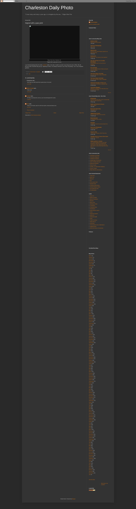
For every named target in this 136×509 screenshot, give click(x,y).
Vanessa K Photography (96, 45)
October (90, 263)
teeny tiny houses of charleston (96, 228)
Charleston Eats (93, 207)
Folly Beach (92, 208)
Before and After (93, 197)
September (91, 265)
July (90, 268)
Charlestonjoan (93, 22)
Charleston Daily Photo (49, 7)
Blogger (73, 498)
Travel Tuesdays (93, 220)
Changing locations (94, 128)
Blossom (92, 178)
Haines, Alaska (93, 105)
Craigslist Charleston (94, 158)
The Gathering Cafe (94, 188)
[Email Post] (43, 71)
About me (92, 195)
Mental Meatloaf (94, 118)
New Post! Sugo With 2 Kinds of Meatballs (98, 74)
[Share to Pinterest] (51, 72)
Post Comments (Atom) (36, 115)
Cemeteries (92, 205)
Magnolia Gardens (94, 213)
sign (29, 73)
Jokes (91, 212)
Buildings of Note (93, 204)
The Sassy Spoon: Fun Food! (97, 73)
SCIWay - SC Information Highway (97, 166)
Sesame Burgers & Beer (95, 186)
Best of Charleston (94, 199)
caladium (45, 65)
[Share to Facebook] (50, 72)
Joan (28, 103)
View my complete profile (94, 24)
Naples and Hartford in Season (97, 104)
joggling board (93, 226)
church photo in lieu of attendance (97, 224)
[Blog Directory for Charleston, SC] (92, 490)
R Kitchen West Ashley (95, 185)
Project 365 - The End (95, 137)
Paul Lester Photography (96, 127)
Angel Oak (92, 175)
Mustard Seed (93, 183)
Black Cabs (92, 202)
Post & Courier (93, 165)
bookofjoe (93, 122)
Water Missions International (96, 169)
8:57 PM (29, 107)
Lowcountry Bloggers (95, 87)
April (90, 273)
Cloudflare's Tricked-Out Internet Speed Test (99, 123)
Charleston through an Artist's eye (98, 82)
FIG (91, 180)
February (91, 257)
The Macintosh (93, 190)
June (90, 270)
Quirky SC (92, 215)
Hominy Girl (93, 56)
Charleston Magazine (94, 157)
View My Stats (92, 479)
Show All (109, 92)
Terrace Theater (93, 168)
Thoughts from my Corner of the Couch (99, 136)
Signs (91, 218)
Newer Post (28, 112)
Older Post (81, 112)
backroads (92, 223)
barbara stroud (94, 41)
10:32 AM (29, 91)
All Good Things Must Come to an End (98, 114)
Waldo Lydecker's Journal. (96, 141)
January (90, 259)
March (90, 255)
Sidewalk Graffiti (93, 216)
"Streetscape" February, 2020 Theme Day (99, 133)
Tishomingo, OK (94, 110)
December (91, 260)
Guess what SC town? (94, 210)
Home (55, 112)
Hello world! (93, 46)
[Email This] (45, 72)
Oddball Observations (95, 113)
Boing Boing (93, 98)
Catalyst (28, 96)
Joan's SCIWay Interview (95, 161)
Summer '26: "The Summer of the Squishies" (99, 57)
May (90, 271)
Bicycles (92, 200)
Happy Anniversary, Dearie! (96, 42)
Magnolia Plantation (94, 163)
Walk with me (93, 221)
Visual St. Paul (94, 132)
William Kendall (30, 88)
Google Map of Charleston (95, 160)
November (91, 262)
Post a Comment (30, 110)
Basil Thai (92, 177)
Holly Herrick (93, 50)
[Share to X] (48, 72)
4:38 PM (29, 99)
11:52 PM (29, 84)
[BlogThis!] (47, 72)
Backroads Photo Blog (96, 108)
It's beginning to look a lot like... (96, 119)
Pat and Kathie (94, 67)
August (90, 267)
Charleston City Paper (94, 155)
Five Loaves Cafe (94, 182)
